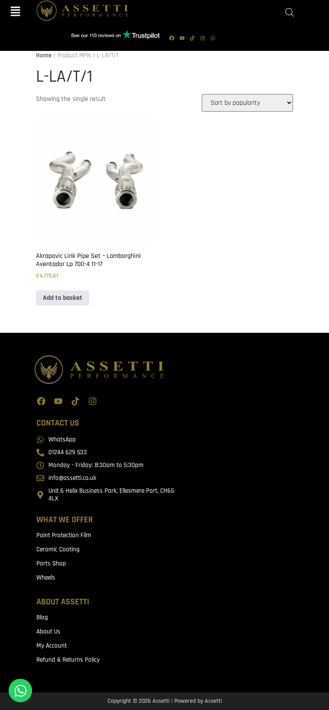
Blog (42, 617)
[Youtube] (182, 38)
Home (43, 55)
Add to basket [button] (62, 297)
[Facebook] (172, 38)
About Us (48, 631)
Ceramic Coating (58, 549)
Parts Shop (51, 563)
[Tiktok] (192, 38)
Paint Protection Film (63, 535)
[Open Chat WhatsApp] (20, 690)
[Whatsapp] (213, 38)
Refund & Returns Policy (68, 660)
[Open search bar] (289, 12)
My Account (51, 646)
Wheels (45, 578)
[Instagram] (202, 38)
